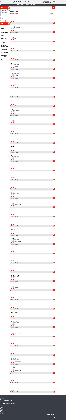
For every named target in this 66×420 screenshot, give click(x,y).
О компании (18, 4)
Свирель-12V (12, 284)
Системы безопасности (17, 1)
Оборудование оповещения (5, 12)
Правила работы (32, 4)
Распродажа (2, 413)
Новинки (1, 412)
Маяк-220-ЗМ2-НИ (13, 358)
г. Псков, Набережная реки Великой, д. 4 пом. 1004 (9, 403)
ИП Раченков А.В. (16, 75)
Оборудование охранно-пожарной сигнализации (6, 10)
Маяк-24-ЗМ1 (12, 247)
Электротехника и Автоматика (18, 195)
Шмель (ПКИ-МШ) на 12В (14, 312)
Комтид (15, 38)
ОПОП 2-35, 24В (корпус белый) (15, 275)
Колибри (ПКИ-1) (13, 183)
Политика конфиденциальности (50, 414)
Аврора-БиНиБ (16, 287)
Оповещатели (27, 9)
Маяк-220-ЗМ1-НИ (13, 349)
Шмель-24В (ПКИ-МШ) (14, 321)
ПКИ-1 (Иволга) (13, 118)
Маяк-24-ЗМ (12, 238)
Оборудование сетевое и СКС (5, 18)
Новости (27, 4)
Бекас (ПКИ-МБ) (13, 35)
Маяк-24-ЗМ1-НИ (13, 367)
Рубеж (15, 278)
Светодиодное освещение (25, 1)
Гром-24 (12, 100)
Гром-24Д (12, 109)
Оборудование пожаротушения (5, 9)
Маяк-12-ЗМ (12, 192)
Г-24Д (11, 72)
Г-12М (11, 54)
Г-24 (11, 63)
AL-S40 (11, 17)
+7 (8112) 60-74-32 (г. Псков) (46, 2)
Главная (10, 9)
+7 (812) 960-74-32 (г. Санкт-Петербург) (48, 1)
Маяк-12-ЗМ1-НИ (13, 330)
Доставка (1, 410)
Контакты (23, 4)
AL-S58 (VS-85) (13, 26)
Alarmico (15, 29)
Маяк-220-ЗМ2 (13, 229)
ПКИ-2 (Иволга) (13, 146)
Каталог (13, 9)
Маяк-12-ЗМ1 (12, 201)
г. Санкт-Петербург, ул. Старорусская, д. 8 (8, 402)
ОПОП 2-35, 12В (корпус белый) (15, 266)
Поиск (54, 7)
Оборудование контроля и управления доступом (5, 15)
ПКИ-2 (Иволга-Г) (13, 155)
